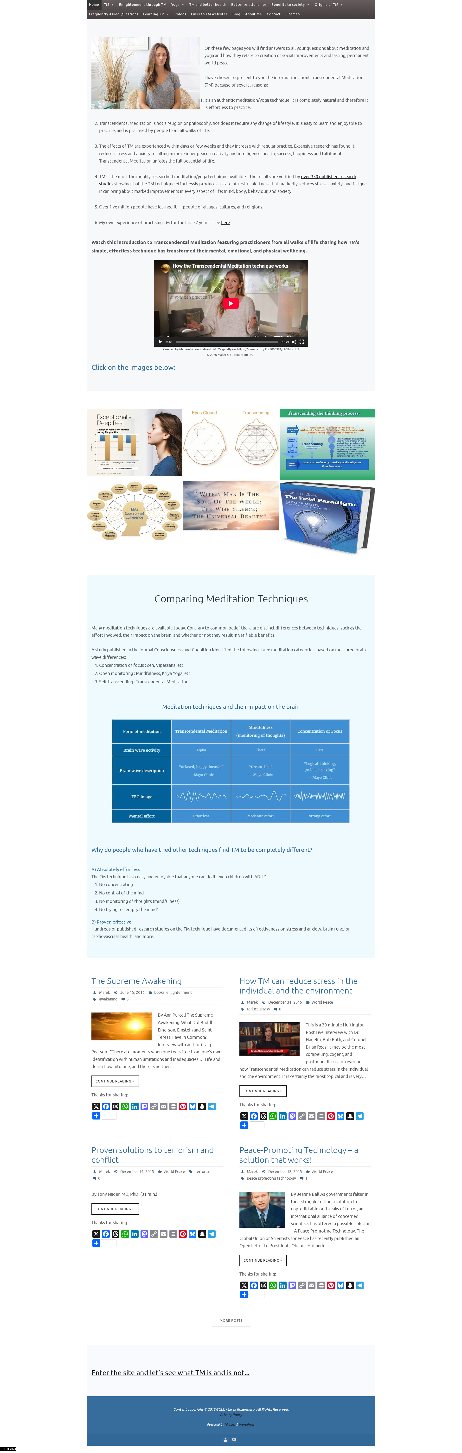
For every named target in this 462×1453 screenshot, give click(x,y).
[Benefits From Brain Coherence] (134, 501)
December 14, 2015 (137, 1171)
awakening (108, 999)
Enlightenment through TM (143, 5)
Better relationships (249, 5)
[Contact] (234, 1440)
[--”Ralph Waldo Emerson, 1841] (231, 494)
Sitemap (293, 14)
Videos (180, 14)
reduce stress (258, 1009)
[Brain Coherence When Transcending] (231, 428)
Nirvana (230, 1424)
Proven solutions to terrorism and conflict (152, 1155)
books (159, 992)
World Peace (322, 1002)
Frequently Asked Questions (113, 14)
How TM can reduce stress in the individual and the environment (298, 986)
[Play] (160, 342)
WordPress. (247, 1424)
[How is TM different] (327, 434)
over (306, 176)
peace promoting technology (271, 1178)
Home (94, 5)
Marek (104, 992)
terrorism (203, 1171)
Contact (274, 14)
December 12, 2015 (285, 1171)
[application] (231, 303)
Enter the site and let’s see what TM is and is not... (170, 1372)
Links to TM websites (209, 14)
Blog (236, 14)
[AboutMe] (225, 1440)
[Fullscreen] (301, 342)
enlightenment (179, 992)
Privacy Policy (231, 1415)
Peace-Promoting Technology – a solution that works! (298, 1155)
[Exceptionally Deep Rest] (134, 432)
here (225, 222)
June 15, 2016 (132, 992)
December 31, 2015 (285, 1002)
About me (253, 14)
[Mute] (294, 342)
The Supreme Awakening (136, 981)
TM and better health (207, 5)
